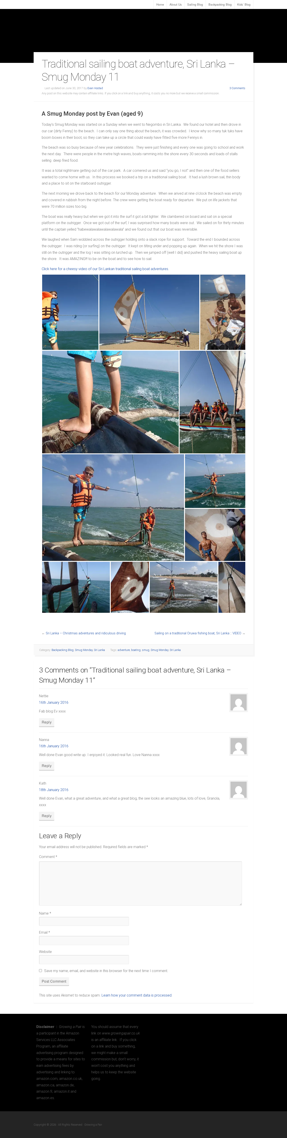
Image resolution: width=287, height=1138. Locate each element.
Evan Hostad (95, 88)
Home (160, 4)
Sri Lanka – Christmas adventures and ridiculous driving (86, 633)
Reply (47, 722)
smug (145, 650)
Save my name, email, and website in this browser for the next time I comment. (106, 971)
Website (45, 952)
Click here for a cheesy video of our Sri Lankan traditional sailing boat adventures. (105, 269)
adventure (124, 650)
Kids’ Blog (243, 4)
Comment (48, 857)
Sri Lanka (99, 650)
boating (136, 650)
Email (44, 932)
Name (45, 913)
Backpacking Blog (220, 4)
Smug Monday (84, 650)
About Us (176, 4)
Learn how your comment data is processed (137, 995)
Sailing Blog (195, 4)
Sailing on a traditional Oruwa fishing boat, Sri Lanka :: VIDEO (197, 633)
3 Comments (237, 88)
